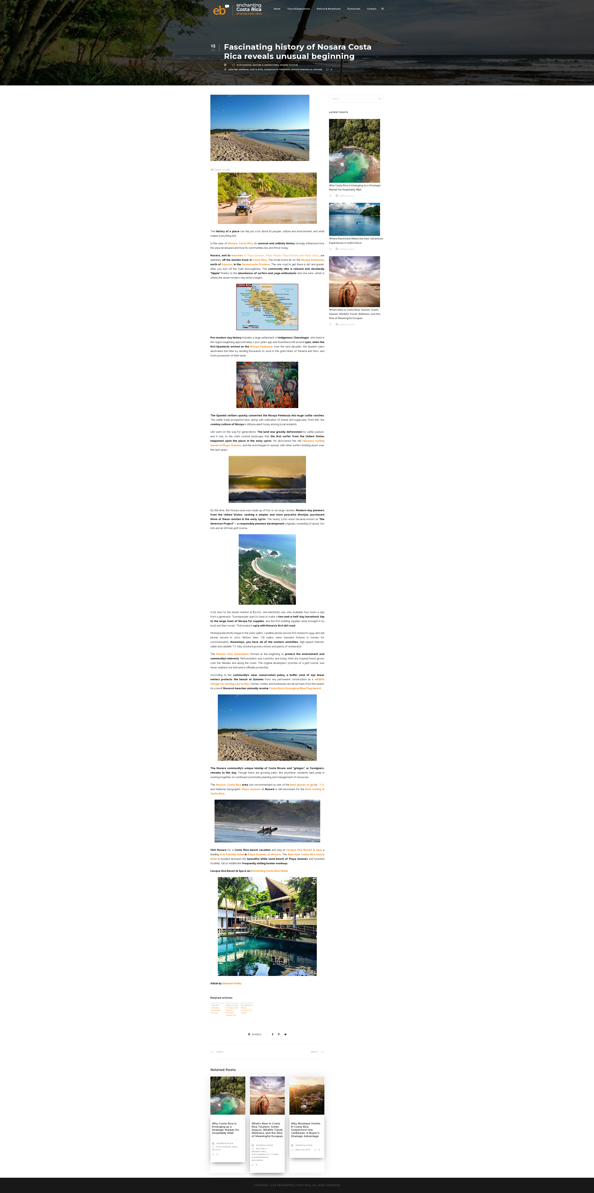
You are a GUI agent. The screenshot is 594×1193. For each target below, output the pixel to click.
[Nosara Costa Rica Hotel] (267, 926)
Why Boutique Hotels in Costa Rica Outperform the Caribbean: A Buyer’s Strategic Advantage (305, 1130)
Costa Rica (260, 259)
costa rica (256, 69)
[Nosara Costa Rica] (267, 479)
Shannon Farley (231, 983)
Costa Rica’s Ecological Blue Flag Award (295, 688)
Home (277, 9)
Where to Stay (289, 65)
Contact (371, 9)
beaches (237, 255)
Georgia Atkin (224, 1143)
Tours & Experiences (298, 9)
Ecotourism (353, 9)
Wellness (257, 1160)
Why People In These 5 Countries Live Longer (246, 1009)
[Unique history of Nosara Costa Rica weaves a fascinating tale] (267, 198)
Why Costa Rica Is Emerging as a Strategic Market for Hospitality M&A (225, 1128)
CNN (321, 784)
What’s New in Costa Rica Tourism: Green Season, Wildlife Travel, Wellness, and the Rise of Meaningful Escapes (267, 1130)
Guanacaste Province (277, 69)
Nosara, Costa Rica (228, 784)
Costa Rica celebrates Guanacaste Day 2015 (215, 1009)
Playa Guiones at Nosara (264, 854)
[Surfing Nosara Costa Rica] (267, 821)
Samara (227, 264)
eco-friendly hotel (232, 854)
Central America (238, 69)
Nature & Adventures (329, 9)
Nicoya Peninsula (301, 69)
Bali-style (294, 854)
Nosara (318, 69)
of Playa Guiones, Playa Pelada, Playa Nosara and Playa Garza (281, 255)
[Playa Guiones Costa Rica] (267, 727)
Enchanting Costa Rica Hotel (269, 870)
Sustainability (261, 1154)
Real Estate (302, 1150)
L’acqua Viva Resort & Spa (303, 849)
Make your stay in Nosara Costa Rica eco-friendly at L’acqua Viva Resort (232, 1010)
